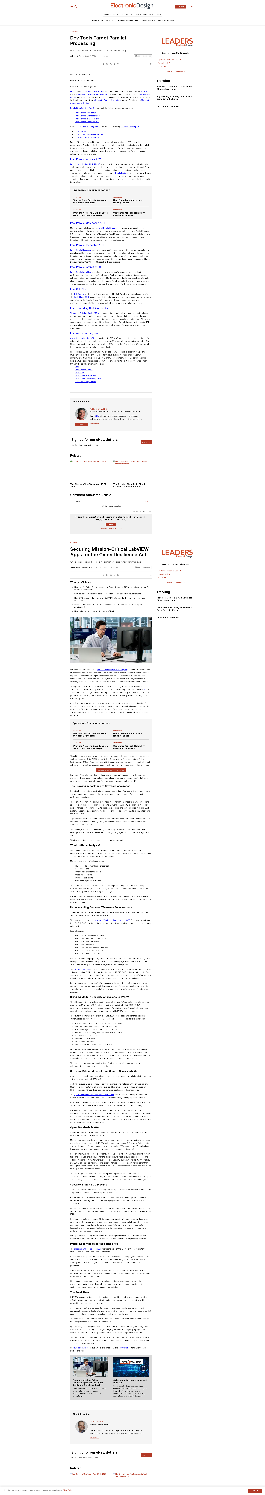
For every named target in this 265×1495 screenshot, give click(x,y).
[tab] (76, 501)
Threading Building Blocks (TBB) (84, 313)
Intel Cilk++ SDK (81, 297)
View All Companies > (176, 71)
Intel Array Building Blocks (87, 137)
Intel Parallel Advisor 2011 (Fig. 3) (85, 164)
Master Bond (162, 63)
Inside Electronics (166, 20)
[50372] (131, 1400)
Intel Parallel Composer (109, 228)
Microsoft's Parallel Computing (107, 100)
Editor (97, 416)
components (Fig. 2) (130, 126)
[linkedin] (107, 64)
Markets (109, 20)
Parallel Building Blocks (90, 126)
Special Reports (148, 20)
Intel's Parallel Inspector (80, 250)
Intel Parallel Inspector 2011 (87, 119)
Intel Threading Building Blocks (89, 134)
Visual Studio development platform (91, 94)
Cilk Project (79, 294)
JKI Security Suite (82, 986)
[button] (71, 6)
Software (74, 31)
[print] (151, 64)
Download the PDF (81, 1381)
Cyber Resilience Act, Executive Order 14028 (94, 1115)
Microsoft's (145, 91)
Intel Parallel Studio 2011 (91, 91)
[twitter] (111, 64)
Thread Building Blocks (85, 382)
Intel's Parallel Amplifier (80, 272)
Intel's (73, 91)
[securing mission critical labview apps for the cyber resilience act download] (90, 1400)
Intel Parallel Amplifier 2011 (87, 122)
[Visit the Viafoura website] (146, 511)
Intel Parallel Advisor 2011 (86, 113)
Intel (77, 367)
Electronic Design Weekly (127, 20)
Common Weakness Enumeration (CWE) (112, 936)
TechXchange (125, 1381)
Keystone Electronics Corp (168, 60)
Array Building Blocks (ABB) (82, 338)
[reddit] (115, 64)
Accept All (255, 1490)
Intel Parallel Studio (83, 370)
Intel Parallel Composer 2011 (87, 116)
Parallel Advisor (122, 173)
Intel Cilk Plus (81, 131)
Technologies (97, 20)
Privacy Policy (67, 1490)
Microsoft (79, 373)
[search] (75, 6)
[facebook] (103, 64)
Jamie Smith (75, 567)
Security (73, 542)
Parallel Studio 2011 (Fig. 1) (82, 108)
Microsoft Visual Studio (85, 376)
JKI (92, 567)
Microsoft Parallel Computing (88, 379)
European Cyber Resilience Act (88, 1277)
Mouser (160, 66)
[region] (111, 506)
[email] (118, 64)
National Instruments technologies (112, 670)
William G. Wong (77, 56)
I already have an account (111, 528)
